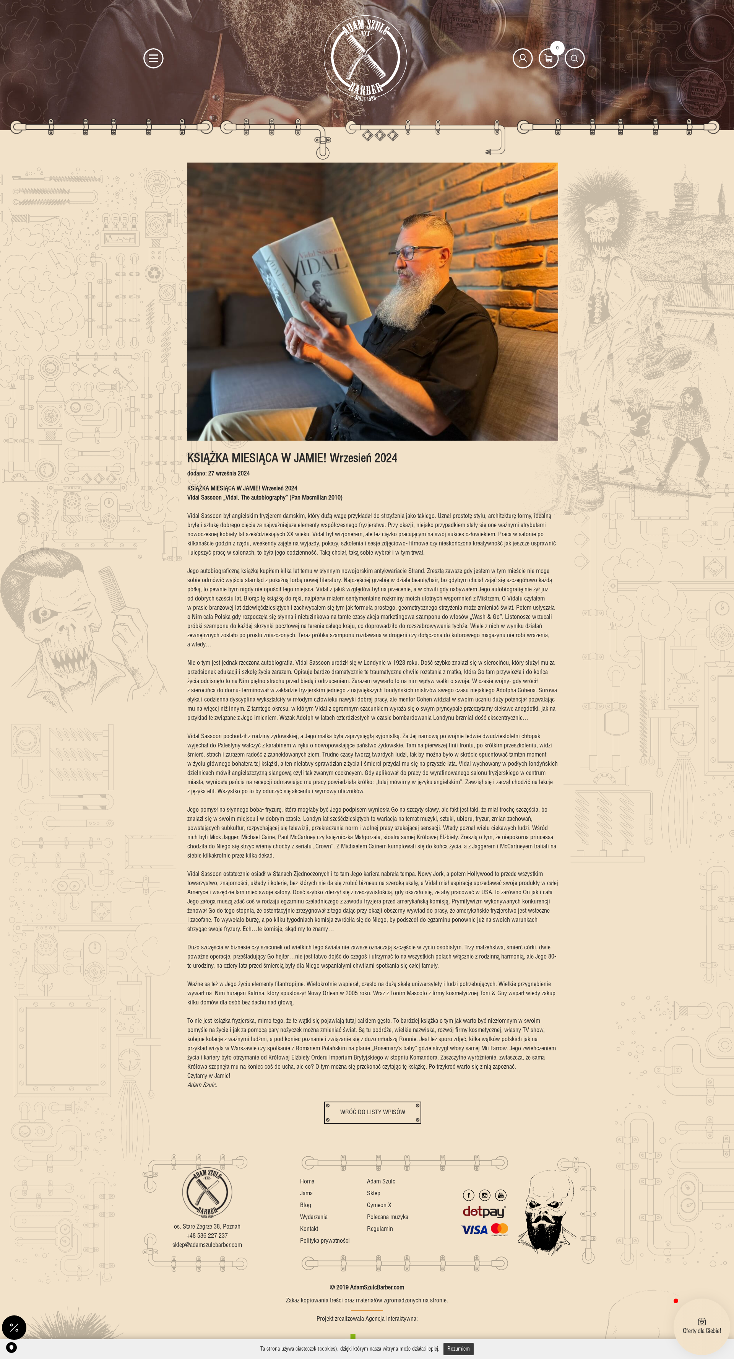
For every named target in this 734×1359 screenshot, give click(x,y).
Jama (306, 1193)
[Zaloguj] (523, 58)
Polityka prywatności (325, 1241)
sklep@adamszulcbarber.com (207, 1245)
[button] (14, 1327)
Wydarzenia (314, 1217)
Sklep (373, 1193)
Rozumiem (458, 1349)
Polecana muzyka (387, 1217)
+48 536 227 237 (207, 1236)
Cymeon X (379, 1205)
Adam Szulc (381, 1182)
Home (307, 1182)
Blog (305, 1205)
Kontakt (309, 1229)
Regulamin (380, 1229)
